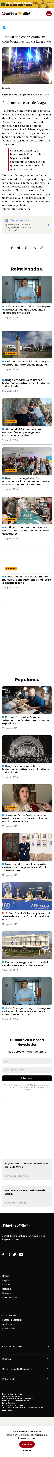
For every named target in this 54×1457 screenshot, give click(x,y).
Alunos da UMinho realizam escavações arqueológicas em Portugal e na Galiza (25, 401)
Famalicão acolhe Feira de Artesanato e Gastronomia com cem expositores (25, 689)
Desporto (7, 1284)
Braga (5, 1276)
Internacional (9, 1297)
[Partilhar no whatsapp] (26, 248)
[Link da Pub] (27, 4)
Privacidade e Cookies (12, 1394)
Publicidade (8, 1328)
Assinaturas (8, 1324)
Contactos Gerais (12, 1346)
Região (6, 1280)
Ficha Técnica (10, 1315)
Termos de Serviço (38, 1087)
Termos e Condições (11, 1396)
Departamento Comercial (17, 1369)
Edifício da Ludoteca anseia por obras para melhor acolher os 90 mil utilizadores (26, 500)
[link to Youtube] (21, 1254)
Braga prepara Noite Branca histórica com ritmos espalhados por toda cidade (26, 738)
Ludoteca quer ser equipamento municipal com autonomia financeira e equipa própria (25, 551)
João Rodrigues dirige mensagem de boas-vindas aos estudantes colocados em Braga (26, 281)
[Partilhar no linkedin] (34, 248)
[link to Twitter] (14, 1254)
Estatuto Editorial (12, 1320)
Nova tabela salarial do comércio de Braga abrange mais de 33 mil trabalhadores (23, 838)
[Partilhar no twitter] (19, 248)
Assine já (27, 1444)
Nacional (7, 1293)
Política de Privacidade (15, 1087)
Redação (7, 1359)
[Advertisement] (27, 627)
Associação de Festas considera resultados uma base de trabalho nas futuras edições (24, 789)
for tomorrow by (12, 1405)
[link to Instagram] (8, 1254)
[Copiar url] (41, 248)
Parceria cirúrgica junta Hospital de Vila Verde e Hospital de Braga (25, 934)
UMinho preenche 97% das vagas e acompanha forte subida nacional (22, 334)
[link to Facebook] (3, 1254)
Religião (6, 1289)
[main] (27, 616)
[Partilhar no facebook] (12, 248)
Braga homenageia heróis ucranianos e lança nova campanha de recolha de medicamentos (25, 452)
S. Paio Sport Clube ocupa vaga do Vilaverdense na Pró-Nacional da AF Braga (27, 885)
